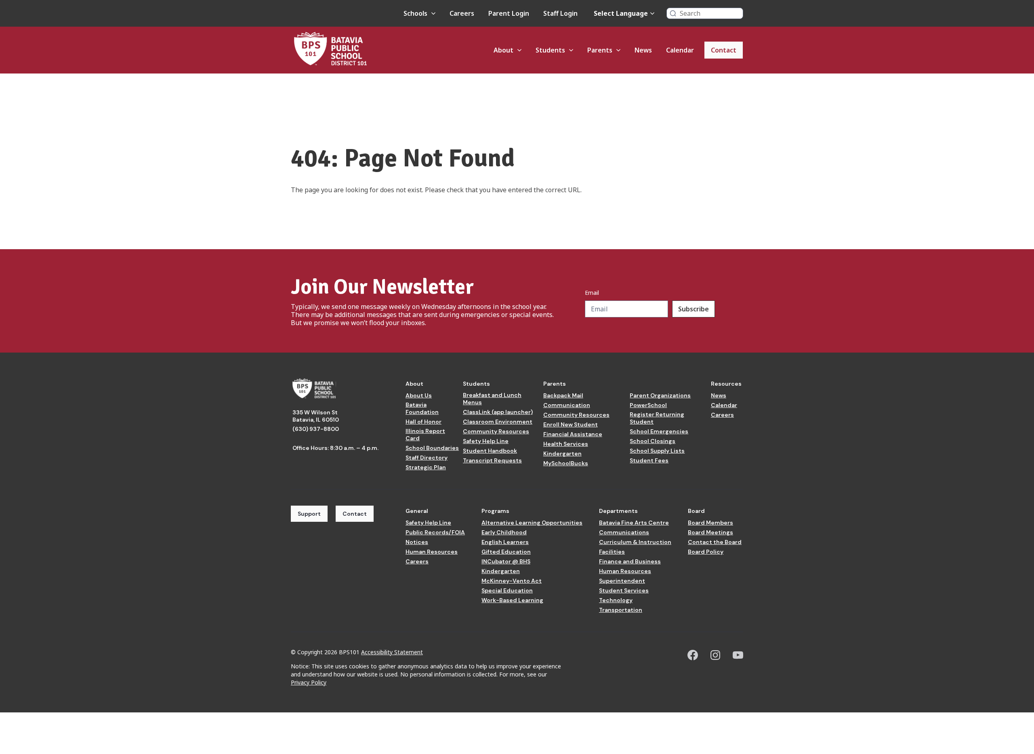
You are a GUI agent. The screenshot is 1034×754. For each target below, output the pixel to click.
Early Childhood (504, 532)
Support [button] (309, 513)
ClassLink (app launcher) (498, 412)
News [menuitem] (643, 50)
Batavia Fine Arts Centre (634, 522)
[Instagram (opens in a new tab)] (715, 655)
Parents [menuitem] (599, 50)
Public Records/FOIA (435, 532)
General (417, 511)
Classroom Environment (497, 421)
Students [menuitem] (550, 50)
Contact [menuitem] (723, 50)
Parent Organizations (660, 395)
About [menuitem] (503, 50)
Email (592, 292)
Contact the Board (715, 542)
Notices (417, 542)
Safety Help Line (486, 441)
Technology (616, 600)
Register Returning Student (657, 418)
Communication (566, 405)
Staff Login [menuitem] (560, 13)
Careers (722, 414)
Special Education (507, 590)
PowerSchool (648, 405)
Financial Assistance (572, 434)
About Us (419, 395)
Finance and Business (630, 561)
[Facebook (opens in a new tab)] (692, 655)
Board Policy (705, 551)
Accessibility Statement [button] (392, 652)
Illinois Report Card (425, 434)
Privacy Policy (308, 682)
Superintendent (622, 580)
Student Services (624, 590)
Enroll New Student (570, 424)
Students (476, 383)
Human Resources (432, 551)
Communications (624, 532)
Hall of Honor (423, 421)
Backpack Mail (563, 395)
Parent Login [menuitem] (508, 13)
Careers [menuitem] (462, 13)
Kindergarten (562, 453)
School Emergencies (659, 431)
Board (696, 511)
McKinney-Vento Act (511, 580)
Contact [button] (355, 513)
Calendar (724, 405)
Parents (554, 383)
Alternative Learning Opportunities (531, 522)
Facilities (612, 551)
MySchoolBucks (565, 463)
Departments (618, 511)
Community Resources (496, 431)
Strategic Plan (426, 467)
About (414, 383)
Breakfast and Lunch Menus (492, 398)
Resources (726, 383)
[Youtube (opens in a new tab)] (738, 655)
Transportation (620, 609)
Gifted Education (506, 551)
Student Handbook (490, 450)
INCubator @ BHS (505, 561)
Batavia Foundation (422, 408)
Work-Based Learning (512, 600)
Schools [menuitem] (415, 13)
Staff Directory (427, 457)
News (718, 395)
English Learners (505, 542)
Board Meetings (710, 532)
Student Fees (649, 460)
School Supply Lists (657, 450)
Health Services (565, 443)
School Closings (652, 441)
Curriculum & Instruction (635, 542)
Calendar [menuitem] (680, 50)
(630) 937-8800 (315, 429)
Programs (495, 511)
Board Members (710, 522)
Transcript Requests (492, 460)
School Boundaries (432, 448)
